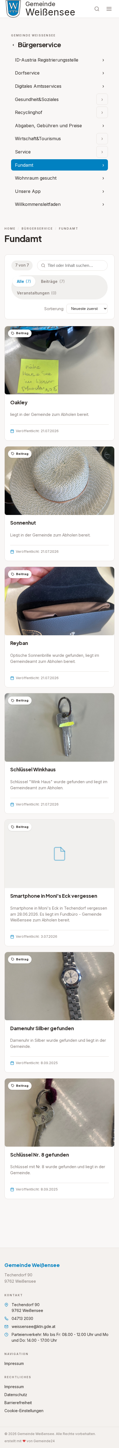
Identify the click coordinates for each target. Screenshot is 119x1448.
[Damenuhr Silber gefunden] (59, 1012)
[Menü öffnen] (109, 8)
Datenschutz (15, 1394)
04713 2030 (22, 1318)
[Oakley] (59, 383)
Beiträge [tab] (52, 281)
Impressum (14, 1363)
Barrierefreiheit (18, 1402)
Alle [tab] (24, 281)
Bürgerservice (37, 228)
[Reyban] (59, 627)
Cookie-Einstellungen (23, 1410)
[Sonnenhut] (59, 504)
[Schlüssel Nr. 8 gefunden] (59, 1138)
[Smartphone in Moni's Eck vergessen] (59, 883)
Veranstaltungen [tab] (36, 293)
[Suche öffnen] (96, 8)
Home (9, 228)
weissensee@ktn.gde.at (33, 1326)
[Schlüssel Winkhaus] (59, 753)
